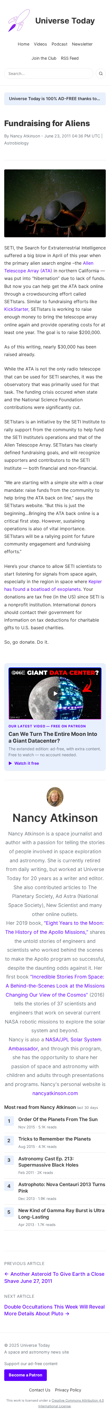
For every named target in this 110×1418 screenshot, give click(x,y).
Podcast (59, 44)
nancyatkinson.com (55, 1093)
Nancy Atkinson (25, 135)
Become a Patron (25, 1374)
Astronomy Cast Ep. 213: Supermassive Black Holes (48, 1162)
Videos (40, 44)
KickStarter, (16, 309)
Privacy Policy (68, 1389)
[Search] (101, 73)
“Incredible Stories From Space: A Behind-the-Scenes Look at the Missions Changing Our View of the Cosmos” (55, 985)
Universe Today (65, 20)
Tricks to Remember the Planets (54, 1139)
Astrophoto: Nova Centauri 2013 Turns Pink (61, 1188)
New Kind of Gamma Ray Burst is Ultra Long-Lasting (61, 1214)
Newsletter (82, 44)
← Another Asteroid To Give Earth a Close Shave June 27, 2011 (54, 1277)
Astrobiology (16, 143)
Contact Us (39, 1389)
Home (23, 44)
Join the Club (44, 58)
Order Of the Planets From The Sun (58, 1119)
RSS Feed (70, 58)
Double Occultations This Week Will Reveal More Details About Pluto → (54, 1310)
